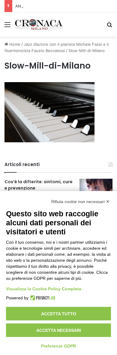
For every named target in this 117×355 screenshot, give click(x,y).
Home (14, 44)
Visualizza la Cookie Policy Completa (43, 288)
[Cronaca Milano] (39, 24)
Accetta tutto (58, 313)
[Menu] (7, 26)
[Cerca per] (109, 26)
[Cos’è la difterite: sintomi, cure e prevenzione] (96, 190)
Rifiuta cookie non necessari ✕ (80, 201)
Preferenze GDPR (58, 346)
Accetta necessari (58, 330)
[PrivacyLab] (41, 298)
